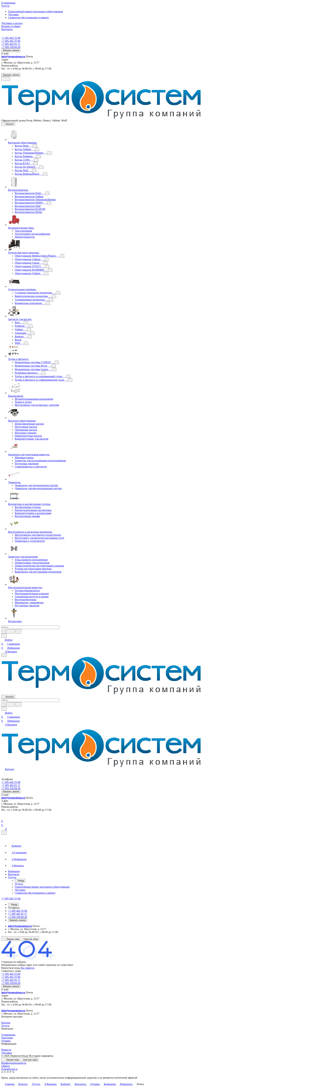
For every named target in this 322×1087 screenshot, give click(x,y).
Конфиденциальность (13, 1063)
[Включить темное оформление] (5, 79)
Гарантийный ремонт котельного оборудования (35, 11)
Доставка (13, 14)
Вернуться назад (10, 967)
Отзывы (6, 1040)
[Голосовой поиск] (10, 631)
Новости (6, 1049)
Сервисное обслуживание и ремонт (28, 17)
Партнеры (7, 1037)
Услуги (5, 1025)
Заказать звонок (11, 50)
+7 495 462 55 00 (10, 38)
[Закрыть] (4, 832)
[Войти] (2, 817)
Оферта (5, 1066)
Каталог (6, 1022)
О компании (8, 1034)
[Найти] (18, 631)
